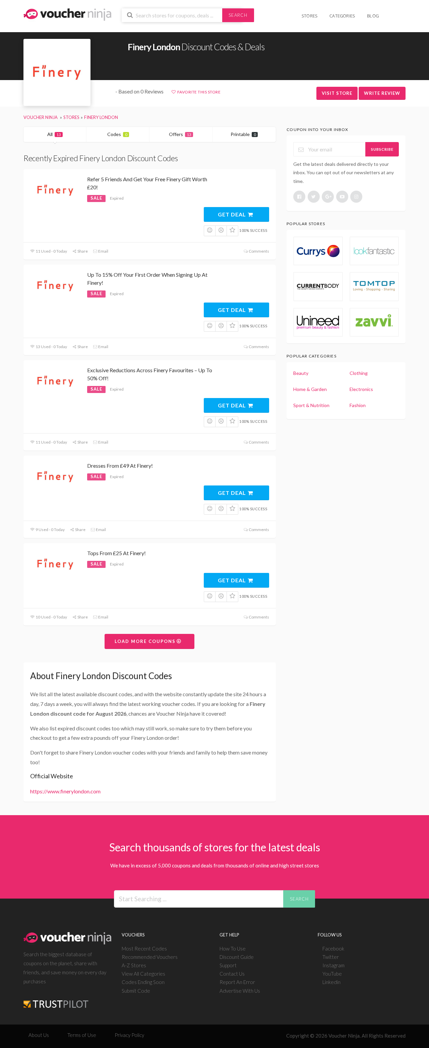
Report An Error (237, 982)
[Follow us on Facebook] (299, 197)
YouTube (332, 974)
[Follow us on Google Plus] (328, 197)
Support (228, 965)
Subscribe (382, 149)
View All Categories (143, 974)
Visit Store (337, 93)
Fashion (358, 405)
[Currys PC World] (318, 251)
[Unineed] (318, 322)
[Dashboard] (401, 12)
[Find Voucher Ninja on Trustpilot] (55, 998)
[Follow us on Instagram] (356, 197)
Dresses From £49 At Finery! (120, 465)
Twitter (330, 957)
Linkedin (331, 982)
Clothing (359, 373)
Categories (342, 16)
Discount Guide (237, 957)
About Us (38, 1035)
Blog (373, 16)
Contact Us (232, 974)
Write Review (382, 93)
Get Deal (232, 214)
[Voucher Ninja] (67, 14)
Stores (309, 16)
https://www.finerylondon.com (65, 791)
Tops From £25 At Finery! (116, 553)
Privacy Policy (129, 1035)
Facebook (333, 948)
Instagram (333, 965)
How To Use (233, 948)
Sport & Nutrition (311, 405)
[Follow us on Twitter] (314, 197)
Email (103, 251)
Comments (258, 251)
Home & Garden (310, 389)
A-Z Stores (134, 965)
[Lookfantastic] (374, 251)
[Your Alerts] (390, 12)
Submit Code (136, 991)
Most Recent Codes (144, 948)
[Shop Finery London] (56, 72)
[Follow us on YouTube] (342, 197)
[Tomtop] (374, 286)
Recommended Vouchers (150, 957)
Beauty (300, 373)
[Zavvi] (374, 322)
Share (82, 251)
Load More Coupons (146, 641)
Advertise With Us (240, 991)
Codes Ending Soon (143, 982)
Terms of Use (81, 1035)
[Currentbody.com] (318, 286)
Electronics (361, 389)
